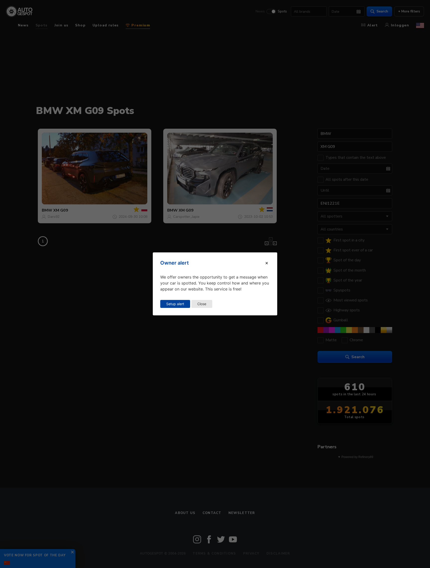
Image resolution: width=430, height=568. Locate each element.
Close (201, 304)
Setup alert (175, 304)
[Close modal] (267, 263)
